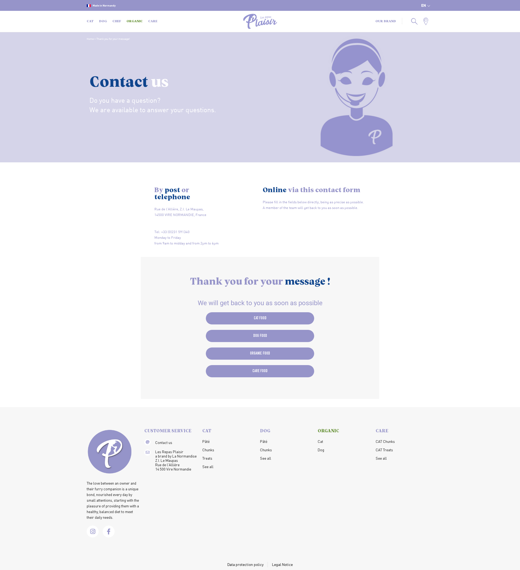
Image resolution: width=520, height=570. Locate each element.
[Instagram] (93, 531)
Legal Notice (282, 564)
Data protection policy (245, 564)
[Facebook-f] (109, 531)
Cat (206, 431)
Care (382, 431)
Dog (265, 431)
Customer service (167, 431)
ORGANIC (328, 431)
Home (90, 38)
